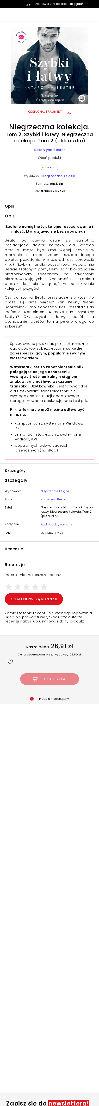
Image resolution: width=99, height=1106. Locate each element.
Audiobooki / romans (56, 524)
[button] (49, 66)
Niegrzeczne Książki (58, 176)
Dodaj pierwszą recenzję (34, 599)
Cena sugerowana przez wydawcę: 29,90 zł (49, 654)
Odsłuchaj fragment (45, 112)
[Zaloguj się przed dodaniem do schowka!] (10, 661)
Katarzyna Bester (49, 149)
